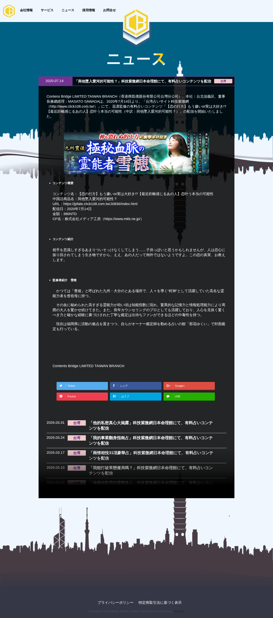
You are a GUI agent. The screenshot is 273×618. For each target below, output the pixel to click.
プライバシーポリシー (116, 603)
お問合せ (109, 10)
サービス (47, 10)
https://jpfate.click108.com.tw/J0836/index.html (100, 204)
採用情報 (88, 10)
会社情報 (26, 10)
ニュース (68, 10)
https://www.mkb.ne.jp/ (122, 219)
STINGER (178, 611)
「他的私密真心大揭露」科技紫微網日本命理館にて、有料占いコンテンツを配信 (151, 425)
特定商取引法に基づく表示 (160, 603)
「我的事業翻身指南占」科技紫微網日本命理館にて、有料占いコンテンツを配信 (151, 440)
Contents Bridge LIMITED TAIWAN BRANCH (88, 366)
